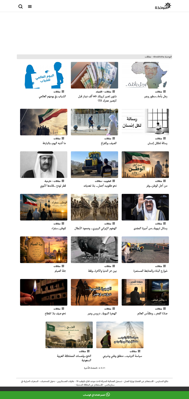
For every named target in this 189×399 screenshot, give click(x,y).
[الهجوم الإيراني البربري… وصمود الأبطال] (94, 219)
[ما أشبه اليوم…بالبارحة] (43, 133)
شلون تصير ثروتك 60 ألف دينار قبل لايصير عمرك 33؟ (97, 98)
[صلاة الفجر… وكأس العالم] (145, 304)
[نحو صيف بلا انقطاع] (43, 304)
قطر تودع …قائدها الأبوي (53, 186)
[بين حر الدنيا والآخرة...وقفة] (94, 261)
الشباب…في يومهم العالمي (52, 96)
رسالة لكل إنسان (157, 143)
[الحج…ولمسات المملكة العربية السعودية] (69, 346)
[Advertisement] (94, 33)
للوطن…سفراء (59, 228)
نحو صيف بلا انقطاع (55, 313)
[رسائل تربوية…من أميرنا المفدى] (145, 219)
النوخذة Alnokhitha (162, 57)
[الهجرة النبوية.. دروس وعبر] (94, 304)
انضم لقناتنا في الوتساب (94, 395)
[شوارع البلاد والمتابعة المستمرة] (145, 261)
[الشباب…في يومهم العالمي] (43, 87)
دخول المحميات (47, 381)
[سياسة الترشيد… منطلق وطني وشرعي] (120, 346)
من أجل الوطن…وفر (156, 186)
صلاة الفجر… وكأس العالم (152, 313)
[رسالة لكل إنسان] (145, 133)
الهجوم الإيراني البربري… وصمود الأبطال (95, 228)
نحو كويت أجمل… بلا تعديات (100, 186)
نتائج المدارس (161, 381)
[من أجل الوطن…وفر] (145, 176)
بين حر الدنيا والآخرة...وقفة (102, 271)
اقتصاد (99, 92)
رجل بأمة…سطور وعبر (155, 96)
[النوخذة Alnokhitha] (163, 6)
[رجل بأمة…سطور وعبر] (145, 87)
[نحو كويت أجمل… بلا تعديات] (94, 176)
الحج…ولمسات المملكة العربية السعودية (74, 358)
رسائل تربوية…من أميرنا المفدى (150, 228)
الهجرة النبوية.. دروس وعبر (102, 313)
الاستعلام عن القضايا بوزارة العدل (138, 381)
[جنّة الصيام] (43, 261)
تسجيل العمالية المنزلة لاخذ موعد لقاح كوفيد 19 (99, 381)
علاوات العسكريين (65, 381)
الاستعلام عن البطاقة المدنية (89, 385)
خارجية (48, 181)
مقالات (158, 92)
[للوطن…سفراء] (43, 219)
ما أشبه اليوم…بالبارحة (54, 143)
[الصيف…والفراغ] (94, 133)
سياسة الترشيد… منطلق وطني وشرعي (122, 356)
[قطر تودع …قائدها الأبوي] (43, 176)
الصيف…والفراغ (109, 143)
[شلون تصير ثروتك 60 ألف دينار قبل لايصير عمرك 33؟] (94, 87)
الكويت (107, 181)
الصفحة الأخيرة (90, 368)
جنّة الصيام (60, 271)
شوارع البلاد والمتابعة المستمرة (150, 271)
